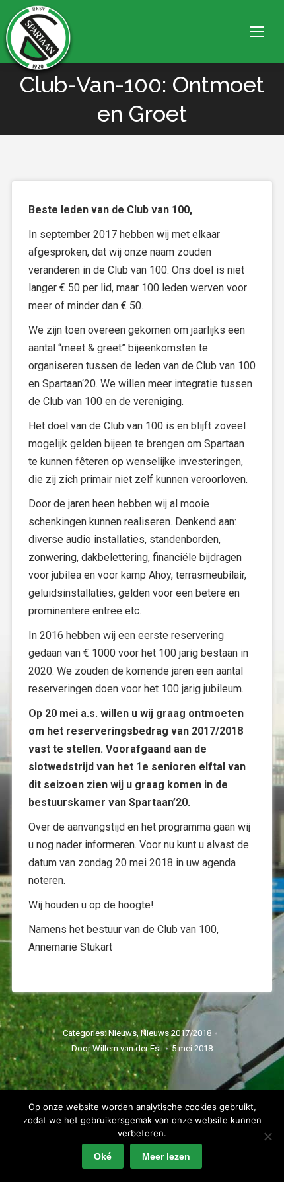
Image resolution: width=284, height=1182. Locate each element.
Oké (103, 1156)
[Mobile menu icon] (257, 31)
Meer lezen (166, 1156)
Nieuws (122, 1033)
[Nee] (267, 1136)
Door (116, 1048)
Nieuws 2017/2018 (176, 1033)
